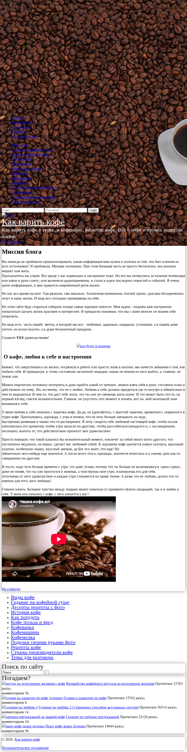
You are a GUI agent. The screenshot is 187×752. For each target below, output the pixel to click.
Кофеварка (19, 173)
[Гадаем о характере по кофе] (32, 697)
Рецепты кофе (22, 192)
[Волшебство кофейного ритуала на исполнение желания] (33, 683)
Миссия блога (22, 122)
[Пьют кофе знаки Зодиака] (23, 726)
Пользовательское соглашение (25, 747)
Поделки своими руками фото (34, 187)
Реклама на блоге (24, 136)
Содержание (20, 126)
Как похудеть (21, 163)
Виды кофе (19, 144)
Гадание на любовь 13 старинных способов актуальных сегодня (88, 707)
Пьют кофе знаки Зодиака (65, 726)
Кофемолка (19, 182)
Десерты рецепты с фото (30, 154)
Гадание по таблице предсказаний (92, 716)
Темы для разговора (26, 201)
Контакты (18, 131)
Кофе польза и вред (26, 168)
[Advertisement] (93, 57)
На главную (11, 588)
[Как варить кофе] (7, 214)
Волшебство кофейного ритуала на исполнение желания (110, 683)
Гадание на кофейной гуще (32, 149)
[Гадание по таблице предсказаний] (33, 716)
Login (93, 210)
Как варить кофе (33, 222)
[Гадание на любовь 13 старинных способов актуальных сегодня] (20, 707)
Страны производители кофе (33, 196)
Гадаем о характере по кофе (85, 697)
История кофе (21, 158)
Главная (17, 117)
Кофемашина (21, 177)
